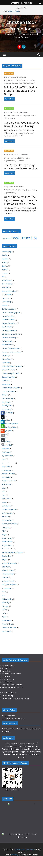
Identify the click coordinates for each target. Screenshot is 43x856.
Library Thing (18, 752)
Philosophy (6, 527)
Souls (4, 592)
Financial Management (10, 423)
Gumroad (21, 757)
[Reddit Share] (3, 431)
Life (3, 491)
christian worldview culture (11, 352)
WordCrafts (6, 676)
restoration (6, 567)
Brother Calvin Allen (9, 291)
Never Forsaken (14, 11)
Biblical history (7, 284)
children (4, 305)
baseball (5, 270)
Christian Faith (10, 190)
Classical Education (8, 370)
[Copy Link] (3, 440)
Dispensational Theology (11, 388)
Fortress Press (7, 682)
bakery (4, 262)
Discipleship (6, 384)
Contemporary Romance (10, 373)
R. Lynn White (6, 545)
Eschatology (6, 409)
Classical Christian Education (12, 366)
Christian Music (7, 345)
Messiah (5, 502)
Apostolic (5, 259)
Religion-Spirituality (10, 83)
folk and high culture (9, 427)
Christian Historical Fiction (11, 334)
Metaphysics (6, 506)
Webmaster (22, 77)
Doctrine (5, 395)
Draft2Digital (32, 746)
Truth (4, 613)
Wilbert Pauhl (6, 620)
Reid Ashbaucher (8, 549)
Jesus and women (8, 463)
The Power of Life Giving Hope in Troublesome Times (21, 166)
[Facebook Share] (3, 413)
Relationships (6, 556)
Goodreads (16, 749)
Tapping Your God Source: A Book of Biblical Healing (21, 124)
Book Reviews (9, 108)
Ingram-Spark (7, 752)
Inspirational (6, 452)
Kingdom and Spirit (8, 481)
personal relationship (9, 524)
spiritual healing (7, 599)
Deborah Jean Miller (9, 377)
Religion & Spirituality (9, 563)
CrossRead (22, 746)
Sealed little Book (8, 581)
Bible (3, 277)
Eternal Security (7, 413)
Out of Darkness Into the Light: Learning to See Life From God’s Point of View (20, 200)
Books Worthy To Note (28, 743)
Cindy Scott (6, 363)
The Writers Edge (8, 695)
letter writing (6, 484)
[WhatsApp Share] (3, 426)
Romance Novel (7, 570)
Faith (7, 158)
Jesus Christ (6, 466)
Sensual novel (7, 588)
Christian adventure (9, 309)
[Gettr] (19, 47)
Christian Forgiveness (9, 330)
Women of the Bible (9, 628)
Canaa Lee (5, 298)
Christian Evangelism (9, 323)
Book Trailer (9, 73)
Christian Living (20, 190)
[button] (2, 444)
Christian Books (7, 316)
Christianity (6, 355)
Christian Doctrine (8, 320)
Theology (5, 606)
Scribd (37, 752)
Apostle (4, 255)
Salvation (5, 577)
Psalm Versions (7, 542)
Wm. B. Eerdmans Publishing (12, 685)
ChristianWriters (11, 746)
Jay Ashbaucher (10, 80)
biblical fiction (6, 280)
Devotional (6, 381)
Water (4, 617)
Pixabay (35, 754)
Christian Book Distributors (11, 674)
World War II (6, 631)
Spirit (3, 595)
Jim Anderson (6, 470)
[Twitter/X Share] (3, 417)
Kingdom (19, 116)
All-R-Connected (12, 743)
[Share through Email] (3, 435)
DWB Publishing (7, 398)
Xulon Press (6, 668)
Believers (5, 273)
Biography (5, 287)
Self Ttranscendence (10, 118)
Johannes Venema (8, 474)
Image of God (7, 445)
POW (3, 531)
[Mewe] (24, 47)
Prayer (4, 534)
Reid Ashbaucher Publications (26, 80)
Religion (27, 158)
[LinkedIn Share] (3, 422)
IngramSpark (6, 671)
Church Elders (6, 359)
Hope (11, 158)
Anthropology (6, 252)
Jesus (4, 459)
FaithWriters (6, 749)
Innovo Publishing (8, 665)
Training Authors (24, 754)
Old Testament (7, 513)
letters (4, 488)
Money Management (9, 509)
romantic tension (8, 574)
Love (3, 495)
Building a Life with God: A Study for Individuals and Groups (20, 90)
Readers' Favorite (10, 754)
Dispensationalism (8, 391)
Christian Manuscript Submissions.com (15, 698)
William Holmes (7, 624)
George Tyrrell (10, 116)
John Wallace (6, 477)
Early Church (6, 402)
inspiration (5, 449)
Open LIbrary (29, 752)
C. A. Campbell (7, 295)
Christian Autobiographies (11, 312)
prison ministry (7, 538)
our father (5, 517)
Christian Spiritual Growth (11, 348)
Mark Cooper (6, 499)
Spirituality (31, 83)
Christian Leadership (9, 338)
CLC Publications (8, 679)
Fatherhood (6, 420)
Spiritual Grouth (22, 83)
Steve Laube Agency (9, 693)
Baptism (5, 266)
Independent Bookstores (31, 749)
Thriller (4, 610)
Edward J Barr (6, 406)
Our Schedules (7, 520)
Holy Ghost (6, 441)
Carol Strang (6, 302)
